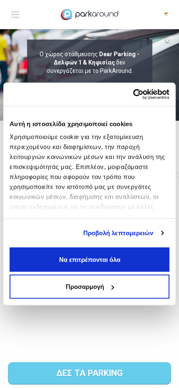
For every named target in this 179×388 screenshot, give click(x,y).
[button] (166, 14)
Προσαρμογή (85, 286)
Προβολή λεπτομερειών (118, 232)
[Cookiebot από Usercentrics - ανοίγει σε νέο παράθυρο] (133, 94)
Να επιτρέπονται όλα (89, 259)
